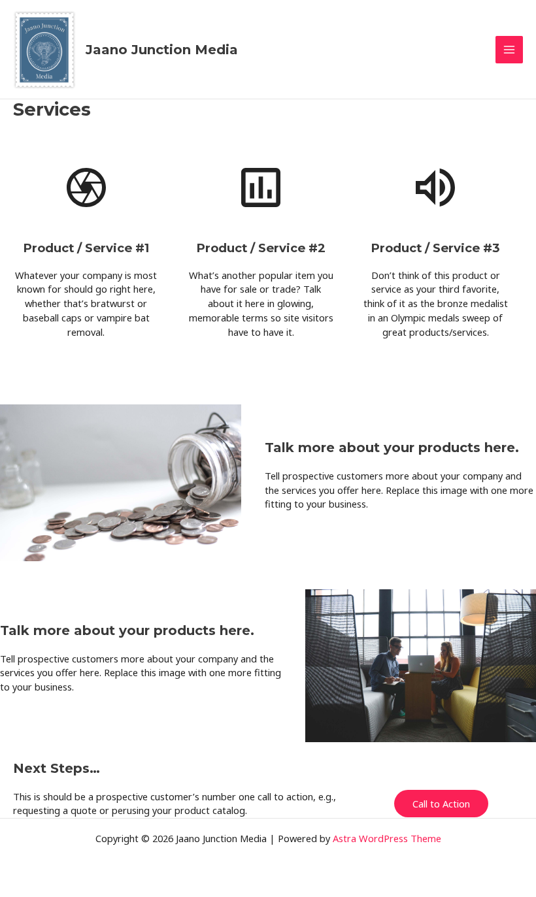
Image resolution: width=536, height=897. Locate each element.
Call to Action (441, 803)
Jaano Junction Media (162, 49)
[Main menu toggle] (509, 49)
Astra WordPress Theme (387, 838)
